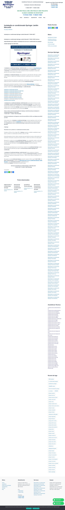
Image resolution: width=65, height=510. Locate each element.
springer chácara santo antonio (54, 405)
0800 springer (51, 379)
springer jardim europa (52, 422)
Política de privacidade (52, 45)
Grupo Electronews (37, 68)
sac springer (51, 390)
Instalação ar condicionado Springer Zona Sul (13, 94)
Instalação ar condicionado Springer (11, 89)
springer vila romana (52, 467)
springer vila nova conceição (53, 463)
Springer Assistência (7, 189)
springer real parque (52, 439)
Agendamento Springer (52, 37)
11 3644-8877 (20, 490)
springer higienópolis (52, 416)
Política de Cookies (36, 508)
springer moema (51, 431)
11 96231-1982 (54, 7)
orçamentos (18, 121)
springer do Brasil (51, 412)
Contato (3, 488)
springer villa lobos (52, 469)
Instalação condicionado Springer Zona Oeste (13, 97)
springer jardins (51, 429)
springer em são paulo (53, 414)
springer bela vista (52, 395)
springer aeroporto (52, 393)
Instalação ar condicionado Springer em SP (12, 92)
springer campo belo (52, 399)
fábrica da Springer (30, 84)
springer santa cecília (52, 441)
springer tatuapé (51, 450)
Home (3, 482)
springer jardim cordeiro (52, 420)
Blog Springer (50, 42)
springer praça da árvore (53, 437)
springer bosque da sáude (53, 397)
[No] (63, 507)
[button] (29, 17)
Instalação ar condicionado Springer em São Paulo (14, 90)
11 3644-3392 (20, 492)
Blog (3, 489)
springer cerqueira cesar (53, 403)
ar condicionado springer (53, 381)
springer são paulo (52, 448)
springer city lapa (51, 407)
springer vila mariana (52, 461)
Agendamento (4, 486)
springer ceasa (51, 401)
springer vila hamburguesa (53, 459)
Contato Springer (51, 44)
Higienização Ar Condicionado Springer (8, 186)
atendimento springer (53, 383)
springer (56, 390)
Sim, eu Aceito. (28, 508)
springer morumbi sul (52, 435)
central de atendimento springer (54, 388)
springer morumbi (51, 433)
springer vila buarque (52, 452)
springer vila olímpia (52, 465)
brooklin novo (52, 386)
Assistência (4, 484)
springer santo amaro (52, 443)
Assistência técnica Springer (9, 100)
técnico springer (52, 471)
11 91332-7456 (54, 5)
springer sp (51, 446)
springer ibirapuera (52, 418)
